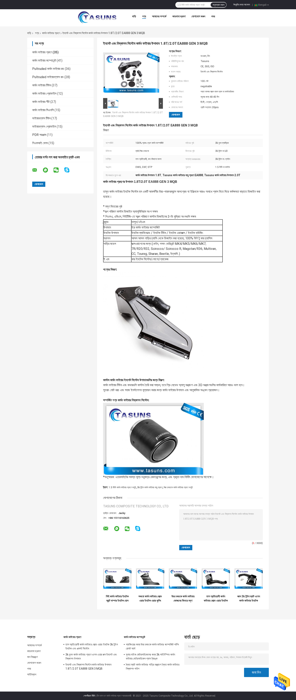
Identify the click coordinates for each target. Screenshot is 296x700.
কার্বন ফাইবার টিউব (41, 85)
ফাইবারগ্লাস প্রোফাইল (44, 126)
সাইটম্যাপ (31, 674)
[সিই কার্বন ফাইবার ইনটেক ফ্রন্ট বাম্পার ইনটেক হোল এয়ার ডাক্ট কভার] (117, 578)
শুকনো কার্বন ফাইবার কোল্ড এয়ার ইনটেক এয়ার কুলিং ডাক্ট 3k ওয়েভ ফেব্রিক (150, 598)
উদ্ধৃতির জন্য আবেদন (241, 4)
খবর (213, 16)
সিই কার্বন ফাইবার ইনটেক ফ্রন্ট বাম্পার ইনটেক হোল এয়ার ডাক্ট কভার (117, 598)
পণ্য (144, 16)
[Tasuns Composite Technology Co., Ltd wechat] (59, 170)
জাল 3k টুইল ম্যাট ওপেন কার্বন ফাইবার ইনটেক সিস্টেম (248, 598)
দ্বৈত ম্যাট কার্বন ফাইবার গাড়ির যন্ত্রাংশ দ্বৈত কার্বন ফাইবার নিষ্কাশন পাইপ (152, 666)
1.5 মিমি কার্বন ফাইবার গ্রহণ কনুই (122, 487)
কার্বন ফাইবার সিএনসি (43, 110)
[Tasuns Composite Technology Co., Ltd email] (37, 170)
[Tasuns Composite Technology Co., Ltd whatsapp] (48, 170)
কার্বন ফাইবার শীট (41, 102)
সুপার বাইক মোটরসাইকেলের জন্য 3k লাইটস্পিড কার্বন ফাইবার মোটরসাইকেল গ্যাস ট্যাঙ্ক (150, 656)
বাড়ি (134, 16)
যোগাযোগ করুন (198, 16)
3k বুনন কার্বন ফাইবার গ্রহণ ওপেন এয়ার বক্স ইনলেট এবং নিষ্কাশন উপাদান (91, 656)
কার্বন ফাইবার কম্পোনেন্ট (44, 60)
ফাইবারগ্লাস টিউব (41, 118)
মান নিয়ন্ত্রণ (32, 657)
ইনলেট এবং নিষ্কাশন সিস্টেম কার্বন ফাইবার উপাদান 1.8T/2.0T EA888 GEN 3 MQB (88, 666)
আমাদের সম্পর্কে (159, 16)
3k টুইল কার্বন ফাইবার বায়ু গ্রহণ (149, 487)
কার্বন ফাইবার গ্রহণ (51, 33)
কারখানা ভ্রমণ (178, 16)
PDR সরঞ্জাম (39, 135)
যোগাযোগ (176, 114)
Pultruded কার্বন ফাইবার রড (48, 69)
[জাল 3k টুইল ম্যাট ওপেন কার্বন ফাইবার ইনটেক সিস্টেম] (248, 578)
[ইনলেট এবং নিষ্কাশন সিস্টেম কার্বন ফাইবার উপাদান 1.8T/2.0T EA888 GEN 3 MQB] (131, 73)
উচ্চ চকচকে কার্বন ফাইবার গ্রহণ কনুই (178, 487)
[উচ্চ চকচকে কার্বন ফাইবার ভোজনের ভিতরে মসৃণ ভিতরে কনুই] (183, 578)
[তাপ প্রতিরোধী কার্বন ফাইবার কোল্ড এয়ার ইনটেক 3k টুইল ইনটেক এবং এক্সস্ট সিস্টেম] (216, 578)
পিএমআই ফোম (40, 143)
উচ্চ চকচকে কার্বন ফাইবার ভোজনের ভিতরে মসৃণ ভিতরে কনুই (183, 598)
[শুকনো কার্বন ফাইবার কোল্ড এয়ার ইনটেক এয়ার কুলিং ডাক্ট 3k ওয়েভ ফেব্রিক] (150, 578)
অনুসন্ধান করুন (218, 4)
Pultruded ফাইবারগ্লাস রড (48, 77)
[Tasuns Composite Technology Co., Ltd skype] (69, 170)
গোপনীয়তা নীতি (89, 695)
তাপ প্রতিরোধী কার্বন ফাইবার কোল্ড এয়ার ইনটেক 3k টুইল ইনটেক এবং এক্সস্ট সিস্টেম (216, 598)
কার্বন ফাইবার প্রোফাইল (44, 93)
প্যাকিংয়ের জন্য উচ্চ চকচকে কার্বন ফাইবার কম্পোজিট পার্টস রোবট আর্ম (152, 646)
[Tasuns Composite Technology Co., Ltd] (97, 17)
